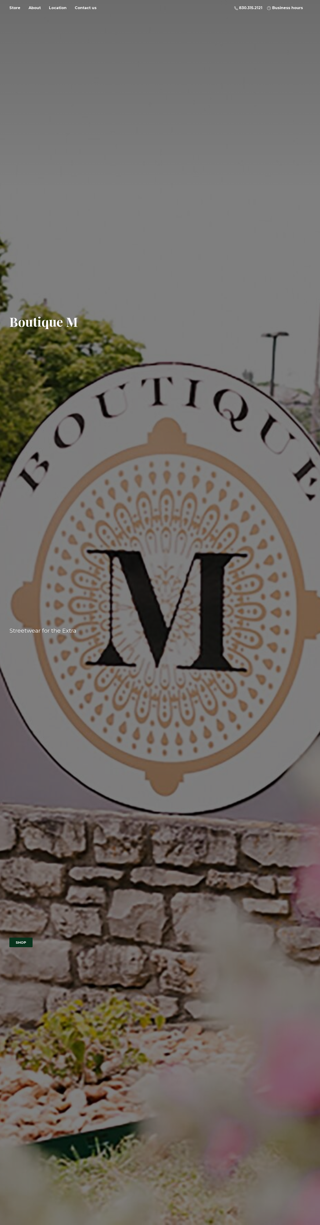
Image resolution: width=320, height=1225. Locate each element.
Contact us (86, 8)
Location (58, 8)
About (35, 8)
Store (14, 8)
